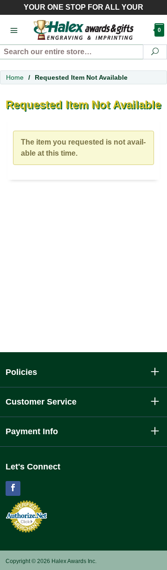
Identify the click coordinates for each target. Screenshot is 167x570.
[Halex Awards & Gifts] (83, 29)
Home (15, 77)
